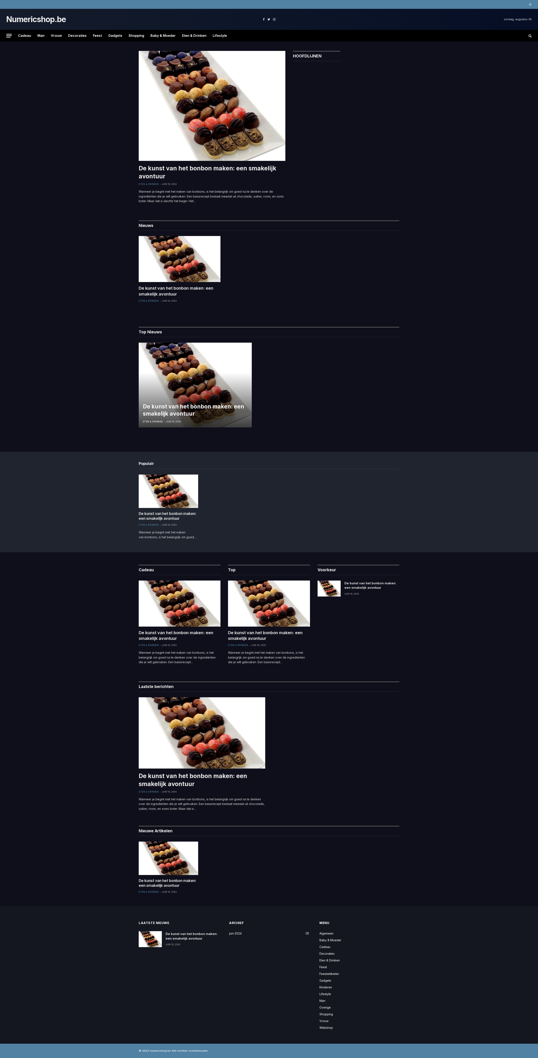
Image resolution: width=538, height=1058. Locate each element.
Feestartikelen (329, 974)
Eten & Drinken (194, 35)
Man (41, 35)
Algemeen (326, 933)
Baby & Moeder (163, 35)
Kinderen (325, 987)
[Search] (530, 35)
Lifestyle (220, 35)
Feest (97, 35)
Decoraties (77, 35)
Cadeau (24, 35)
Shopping (136, 35)
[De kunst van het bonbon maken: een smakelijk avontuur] (212, 106)
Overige (325, 1007)
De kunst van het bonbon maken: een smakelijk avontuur (67, 4)
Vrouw (56, 35)
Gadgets (115, 35)
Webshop (326, 1027)
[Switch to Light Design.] (530, 4)
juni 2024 (235, 933)
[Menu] (9, 35)
